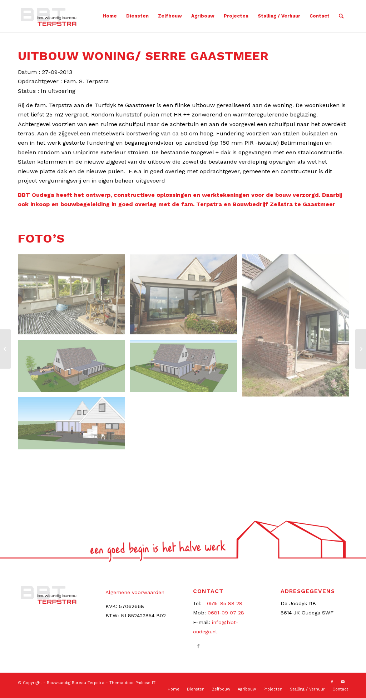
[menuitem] (110, 16)
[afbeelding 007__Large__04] (186, 297)
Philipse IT (145, 682)
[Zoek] (341, 16)
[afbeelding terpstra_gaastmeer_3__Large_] (186, 368)
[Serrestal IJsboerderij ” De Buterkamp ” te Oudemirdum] (5, 349)
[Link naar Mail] (342, 682)
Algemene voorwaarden (134, 592)
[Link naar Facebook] (198, 646)
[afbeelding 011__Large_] (298, 328)
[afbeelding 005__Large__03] (74, 297)
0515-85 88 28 (224, 603)
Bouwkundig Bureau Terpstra (75, 682)
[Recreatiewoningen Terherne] (360, 349)
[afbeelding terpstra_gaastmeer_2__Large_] (74, 368)
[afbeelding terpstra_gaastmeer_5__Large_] (74, 426)
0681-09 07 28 (226, 612)
